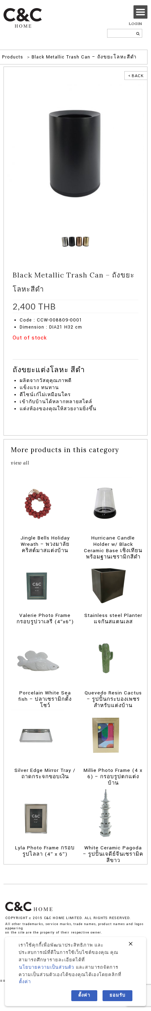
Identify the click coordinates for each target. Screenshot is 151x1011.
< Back (136, 75)
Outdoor (32, 348)
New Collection (49, 341)
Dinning (112, 341)
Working (72, 348)
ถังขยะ (28, 355)
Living (128, 341)
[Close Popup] (130, 944)
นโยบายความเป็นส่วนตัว (46, 968)
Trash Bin (51, 348)
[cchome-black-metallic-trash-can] (75, 152)
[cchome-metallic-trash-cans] (75, 241)
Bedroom (94, 341)
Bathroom (74, 341)
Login (135, 23)
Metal (18, 348)
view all (20, 463)
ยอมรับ (117, 995)
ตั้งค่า (25, 982)
